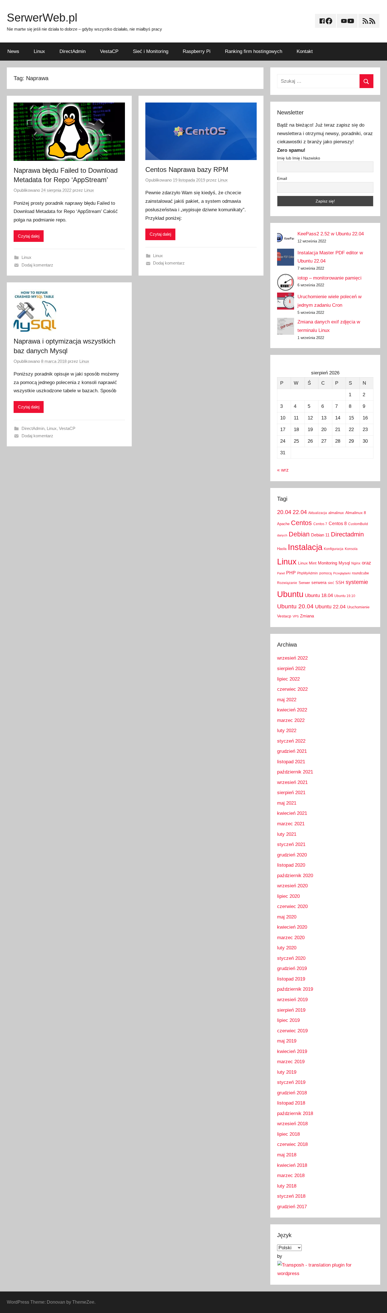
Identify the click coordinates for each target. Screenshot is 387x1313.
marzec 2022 (291, 720)
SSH (339, 582)
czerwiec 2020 (292, 906)
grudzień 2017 (292, 1206)
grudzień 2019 (292, 968)
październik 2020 (295, 875)
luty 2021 (286, 834)
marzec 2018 (291, 1175)
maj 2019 (286, 1041)
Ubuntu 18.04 (319, 595)
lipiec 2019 (288, 1020)
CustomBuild (358, 524)
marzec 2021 (291, 823)
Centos (301, 523)
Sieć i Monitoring (150, 51)
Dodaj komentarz (37, 265)
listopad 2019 (291, 979)
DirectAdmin (72, 51)
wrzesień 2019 (292, 999)
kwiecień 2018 (292, 1165)
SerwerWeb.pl (42, 17)
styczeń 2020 (291, 958)
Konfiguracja (333, 549)
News (13, 51)
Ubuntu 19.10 (344, 596)
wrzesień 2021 (292, 782)
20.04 (284, 512)
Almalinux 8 (355, 512)
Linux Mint (307, 563)
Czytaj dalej (28, 236)
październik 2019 (295, 989)
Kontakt (305, 51)
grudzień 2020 (292, 855)
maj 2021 (286, 803)
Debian (299, 534)
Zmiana (307, 615)
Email (282, 178)
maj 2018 (286, 1155)
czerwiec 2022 (292, 689)
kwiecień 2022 (292, 710)
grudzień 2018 (292, 1092)
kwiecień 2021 (292, 813)
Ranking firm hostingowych (253, 51)
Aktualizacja (317, 513)
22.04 (300, 512)
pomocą (325, 573)
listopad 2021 (291, 761)
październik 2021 (295, 772)
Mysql (344, 562)
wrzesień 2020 (292, 885)
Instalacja (305, 547)
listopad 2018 (291, 1103)
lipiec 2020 (288, 896)
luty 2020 (286, 947)
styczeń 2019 (291, 1082)
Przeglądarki (341, 573)
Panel (281, 573)
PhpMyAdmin (307, 573)
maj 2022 (286, 699)
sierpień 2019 (291, 1010)
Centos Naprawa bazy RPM (186, 169)
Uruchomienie (358, 607)
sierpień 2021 (291, 792)
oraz (366, 563)
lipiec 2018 (288, 1134)
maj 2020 (286, 917)
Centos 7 (320, 524)
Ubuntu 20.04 (295, 606)
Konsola (351, 549)
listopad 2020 (291, 865)
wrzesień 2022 (292, 658)
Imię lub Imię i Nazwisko (298, 158)
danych (282, 535)
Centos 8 (338, 523)
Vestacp (284, 616)
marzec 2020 (291, 937)
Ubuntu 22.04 (330, 606)
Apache (283, 524)
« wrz (283, 470)
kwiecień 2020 (292, 927)
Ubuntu (290, 594)
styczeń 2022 (291, 741)
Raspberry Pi (196, 51)
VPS (296, 616)
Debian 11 (320, 534)
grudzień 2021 (292, 751)
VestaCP (109, 51)
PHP (291, 572)
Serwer (304, 583)
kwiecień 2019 (292, 1051)
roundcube (360, 573)
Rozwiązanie (287, 583)
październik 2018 (295, 1113)
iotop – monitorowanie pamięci (329, 278)
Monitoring (327, 562)
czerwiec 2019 (292, 1030)
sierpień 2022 (291, 668)
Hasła (281, 549)
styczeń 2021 (291, 844)
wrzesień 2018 (292, 1123)
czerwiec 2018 (292, 1144)
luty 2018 (286, 1186)
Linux (39, 51)
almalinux (336, 513)
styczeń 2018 (291, 1196)
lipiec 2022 (288, 679)
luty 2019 (286, 1072)
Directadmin (347, 534)
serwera (318, 582)
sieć (331, 583)
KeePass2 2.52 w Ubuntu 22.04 (330, 233)
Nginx (355, 563)
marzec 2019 (291, 1061)
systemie (357, 582)
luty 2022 (286, 730)
